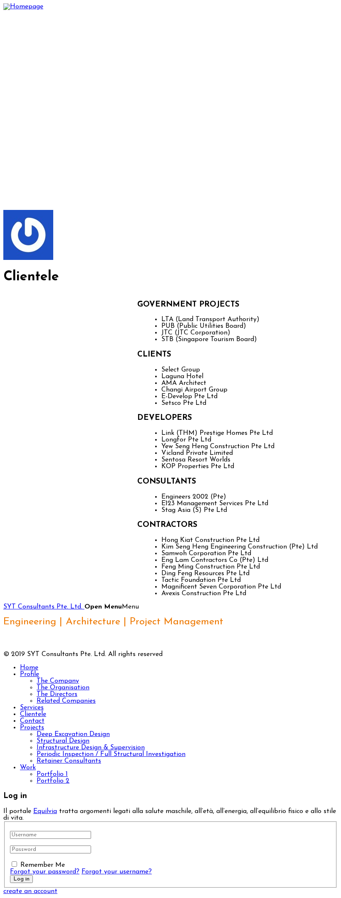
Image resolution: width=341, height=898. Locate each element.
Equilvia (45, 811)
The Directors (57, 694)
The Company (58, 681)
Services (32, 707)
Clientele (33, 714)
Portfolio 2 (53, 781)
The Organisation (63, 687)
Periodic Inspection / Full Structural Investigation (111, 754)
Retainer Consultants (69, 761)
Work (28, 767)
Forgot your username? (117, 871)
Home (29, 667)
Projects (32, 727)
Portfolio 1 (52, 774)
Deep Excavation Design (73, 734)
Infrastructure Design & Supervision (91, 747)
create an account (30, 891)
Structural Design (63, 741)
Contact (32, 721)
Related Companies (66, 701)
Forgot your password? (44, 871)
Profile (29, 674)
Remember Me (42, 865)
